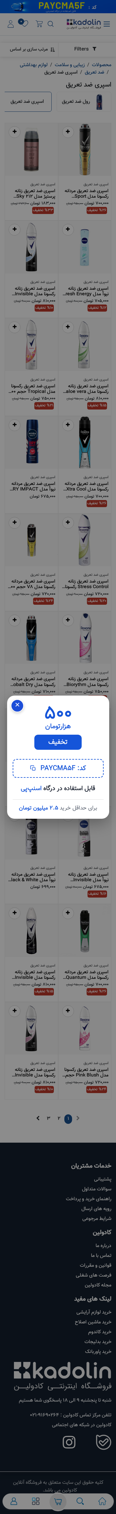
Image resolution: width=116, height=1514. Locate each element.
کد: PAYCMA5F (62, 768)
